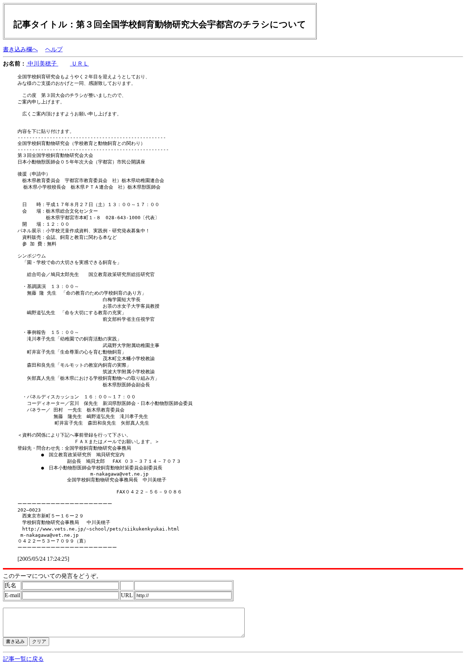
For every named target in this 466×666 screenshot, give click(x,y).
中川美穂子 (42, 63)
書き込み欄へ (20, 49)
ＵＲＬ (79, 63)
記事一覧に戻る (23, 659)
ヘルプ (54, 49)
